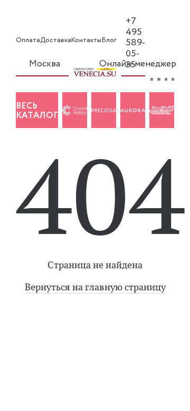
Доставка (55, 40)
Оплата (28, 40)
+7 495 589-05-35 (135, 43)
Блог (109, 40)
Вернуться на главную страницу (95, 287)
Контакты (86, 40)
